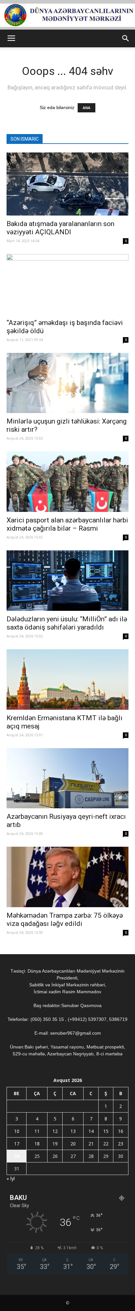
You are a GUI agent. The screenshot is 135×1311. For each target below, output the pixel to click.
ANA (86, 108)
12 (55, 1131)
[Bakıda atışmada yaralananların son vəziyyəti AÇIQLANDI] (67, 184)
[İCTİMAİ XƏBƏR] (67, 15)
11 (37, 1131)
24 (16, 1156)
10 (16, 1131)
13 (73, 1131)
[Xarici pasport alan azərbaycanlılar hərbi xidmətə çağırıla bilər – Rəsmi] (67, 481)
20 (73, 1143)
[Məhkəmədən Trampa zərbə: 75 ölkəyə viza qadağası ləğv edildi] (67, 877)
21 (91, 1143)
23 (120, 1143)
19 (55, 1143)
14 (91, 1131)
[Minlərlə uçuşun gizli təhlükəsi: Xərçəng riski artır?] (67, 383)
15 (105, 1131)
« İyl (11, 1178)
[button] (126, 38)
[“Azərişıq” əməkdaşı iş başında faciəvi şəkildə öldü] (67, 284)
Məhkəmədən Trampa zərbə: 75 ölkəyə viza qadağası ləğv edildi (65, 919)
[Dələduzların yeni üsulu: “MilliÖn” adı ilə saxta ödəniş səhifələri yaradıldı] (67, 580)
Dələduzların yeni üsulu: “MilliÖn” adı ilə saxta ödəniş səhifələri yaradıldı (67, 623)
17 (16, 1143)
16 (120, 1131)
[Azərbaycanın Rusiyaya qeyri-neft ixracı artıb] (67, 778)
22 (105, 1143)
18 (37, 1143)
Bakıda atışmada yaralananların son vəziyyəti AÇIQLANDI (60, 228)
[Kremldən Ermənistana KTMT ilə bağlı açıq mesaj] (67, 679)
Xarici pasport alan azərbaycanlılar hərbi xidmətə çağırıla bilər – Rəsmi (67, 524)
